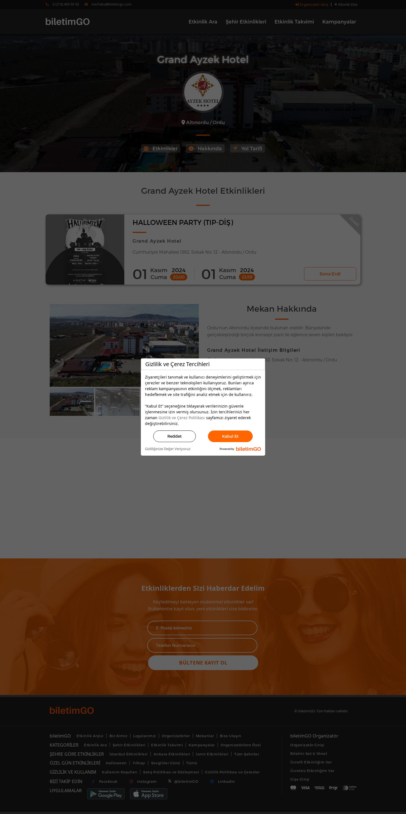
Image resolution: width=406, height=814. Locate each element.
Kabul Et (230, 436)
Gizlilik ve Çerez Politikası (182, 417)
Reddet (174, 436)
